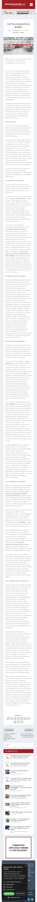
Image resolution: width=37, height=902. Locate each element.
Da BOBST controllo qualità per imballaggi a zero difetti (19, 819)
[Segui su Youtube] (32, 899)
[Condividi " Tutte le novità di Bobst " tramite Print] (22, 722)
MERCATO (23, 758)
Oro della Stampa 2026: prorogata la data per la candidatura (20, 796)
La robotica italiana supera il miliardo (19, 771)
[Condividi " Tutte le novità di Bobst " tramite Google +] (15, 718)
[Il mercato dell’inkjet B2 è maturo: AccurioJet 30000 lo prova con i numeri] (7, 828)
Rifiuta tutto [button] (20, 893)
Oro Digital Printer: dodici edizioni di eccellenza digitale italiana (20, 756)
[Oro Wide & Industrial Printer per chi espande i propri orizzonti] (7, 764)
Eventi (19, 758)
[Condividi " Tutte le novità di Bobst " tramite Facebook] (8, 718)
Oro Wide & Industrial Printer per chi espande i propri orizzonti (20, 763)
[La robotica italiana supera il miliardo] (7, 772)
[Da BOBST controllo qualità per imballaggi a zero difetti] (7, 820)
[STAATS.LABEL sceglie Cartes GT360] (7, 813)
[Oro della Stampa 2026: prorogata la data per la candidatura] (7, 796)
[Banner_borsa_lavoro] (18, 858)
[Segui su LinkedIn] (28, 899)
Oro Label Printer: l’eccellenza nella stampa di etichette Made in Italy (20, 779)
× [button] (25, 865)
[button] (14, 898)
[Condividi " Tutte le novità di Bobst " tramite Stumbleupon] (15, 722)
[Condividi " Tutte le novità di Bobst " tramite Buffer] (29, 718)
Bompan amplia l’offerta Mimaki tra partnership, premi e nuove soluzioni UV (20, 804)
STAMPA (21, 32)
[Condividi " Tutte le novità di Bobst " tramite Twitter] (11, 718)
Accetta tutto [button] (9, 893)
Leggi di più (21, 878)
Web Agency (30, 894)
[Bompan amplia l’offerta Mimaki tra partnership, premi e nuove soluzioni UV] (7, 804)
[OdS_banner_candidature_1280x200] (18, 14)
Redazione (17, 30)
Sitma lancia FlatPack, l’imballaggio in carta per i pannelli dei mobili (20, 787)
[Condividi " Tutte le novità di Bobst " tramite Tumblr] (18, 718)
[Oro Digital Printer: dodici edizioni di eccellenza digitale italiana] (7, 756)
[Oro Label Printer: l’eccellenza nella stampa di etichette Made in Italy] (7, 779)
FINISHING (19, 791)
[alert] (15, 882)
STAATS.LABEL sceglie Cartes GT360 (21, 812)
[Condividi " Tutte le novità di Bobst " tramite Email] (18, 722)
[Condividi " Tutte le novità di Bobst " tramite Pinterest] (22, 718)
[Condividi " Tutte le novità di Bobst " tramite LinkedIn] (25, 718)
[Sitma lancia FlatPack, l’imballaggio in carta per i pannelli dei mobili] (7, 787)
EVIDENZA (16, 32)
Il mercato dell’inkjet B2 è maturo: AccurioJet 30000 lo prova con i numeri (20, 828)
